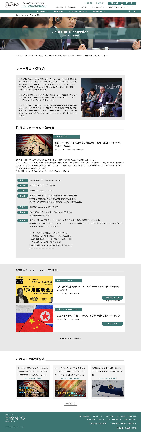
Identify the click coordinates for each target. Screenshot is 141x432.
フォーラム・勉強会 (97, 7)
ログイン (101, 3)
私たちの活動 (72, 7)
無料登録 (89, 3)
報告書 (132, 7)
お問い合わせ (132, 416)
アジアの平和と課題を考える (78, 11)
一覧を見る (70, 403)
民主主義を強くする (99, 11)
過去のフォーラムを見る (70, 339)
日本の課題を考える (42, 11)
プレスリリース (97, 416)
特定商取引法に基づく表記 (126, 428)
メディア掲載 (109, 416)
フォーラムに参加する (114, 419)
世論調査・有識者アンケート (117, 7)
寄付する (129, 3)
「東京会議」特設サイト (97, 424)
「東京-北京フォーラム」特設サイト (123, 424)
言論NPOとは (59, 7)
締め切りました (112, 298)
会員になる (114, 3)
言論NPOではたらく (130, 419)
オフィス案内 (121, 416)
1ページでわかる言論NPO (34, 6)
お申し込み (112, 323)
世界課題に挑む (59, 11)
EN (129, 11)
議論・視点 (84, 7)
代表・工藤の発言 (84, 416)
